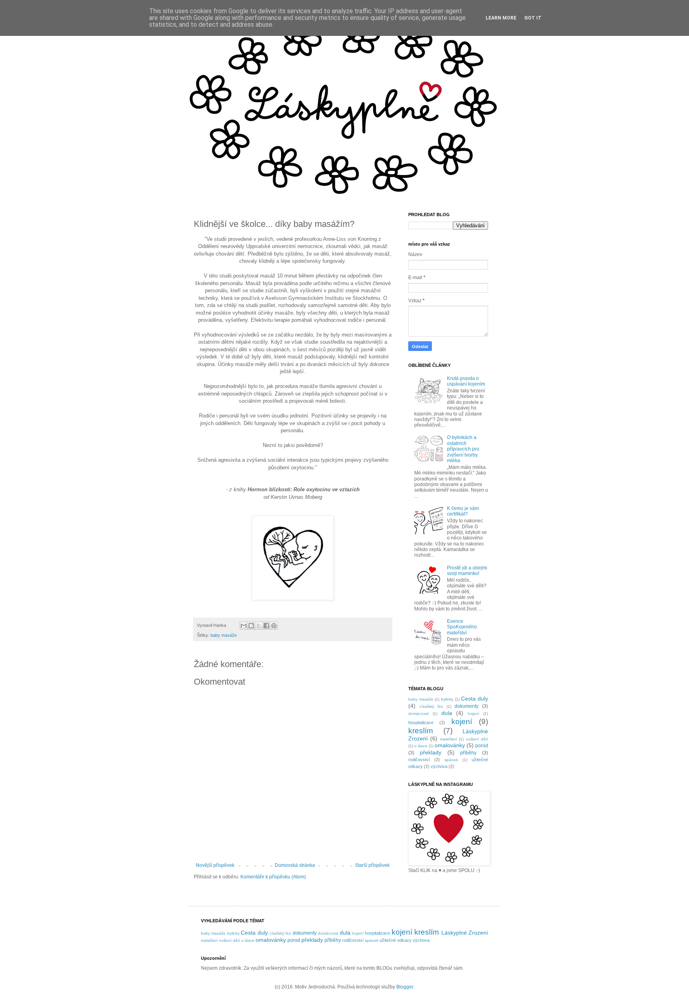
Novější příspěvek (215, 865)
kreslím (420, 730)
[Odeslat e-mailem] (244, 626)
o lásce (420, 746)
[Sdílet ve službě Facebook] (266, 626)
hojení (473, 713)
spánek (451, 760)
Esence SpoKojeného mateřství (462, 627)
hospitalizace (420, 722)
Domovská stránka (295, 865)
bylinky (447, 699)
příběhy (468, 753)
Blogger (404, 987)
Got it (532, 18)
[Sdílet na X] (259, 626)
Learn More (501, 18)
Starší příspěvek (372, 865)
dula (446, 713)
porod (481, 745)
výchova (439, 766)
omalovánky (450, 745)
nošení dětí (477, 739)
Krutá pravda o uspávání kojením (466, 381)
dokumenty (466, 706)
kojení (461, 721)
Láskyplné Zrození (464, 932)
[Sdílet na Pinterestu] (274, 626)
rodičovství (419, 759)
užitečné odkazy (395, 940)
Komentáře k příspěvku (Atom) (273, 877)
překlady (430, 752)
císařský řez (431, 706)
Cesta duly (474, 698)
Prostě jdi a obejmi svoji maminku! (467, 570)
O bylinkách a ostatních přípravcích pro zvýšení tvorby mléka (463, 449)
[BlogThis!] (251, 626)
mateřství (448, 739)
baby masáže (224, 635)
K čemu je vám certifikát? (463, 511)
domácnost (418, 713)
